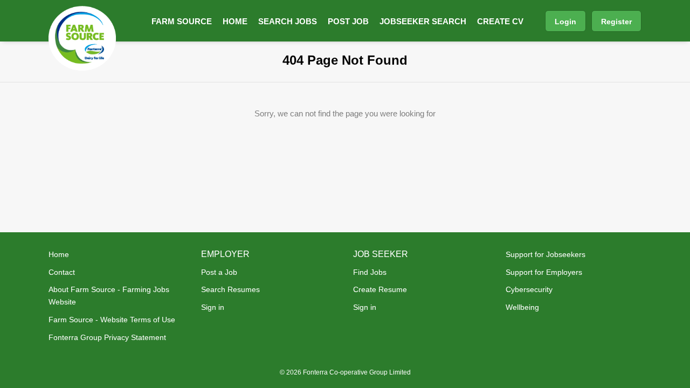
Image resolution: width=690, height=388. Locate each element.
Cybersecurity (529, 289)
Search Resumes (230, 289)
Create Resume (380, 289)
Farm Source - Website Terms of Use (112, 319)
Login (565, 21)
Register (616, 21)
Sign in (212, 307)
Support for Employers (544, 272)
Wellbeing (522, 307)
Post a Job (219, 272)
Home (59, 254)
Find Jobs (370, 272)
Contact (62, 272)
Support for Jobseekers (545, 254)
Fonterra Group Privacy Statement (107, 337)
